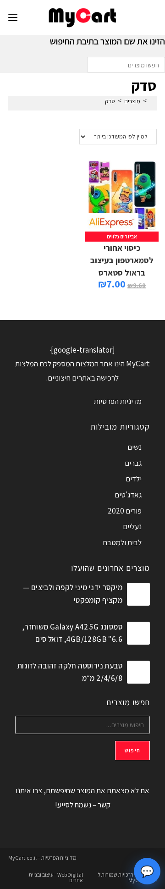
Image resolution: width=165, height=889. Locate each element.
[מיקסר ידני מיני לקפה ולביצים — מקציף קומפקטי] (138, 594)
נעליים (132, 526)
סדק (110, 101)
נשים (134, 447)
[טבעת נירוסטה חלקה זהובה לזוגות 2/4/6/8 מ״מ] (138, 672)
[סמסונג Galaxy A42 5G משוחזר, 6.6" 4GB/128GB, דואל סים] (138, 633)
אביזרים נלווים (122, 236)
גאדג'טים (128, 495)
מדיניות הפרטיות (118, 401)
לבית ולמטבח (122, 542)
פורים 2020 (125, 511)
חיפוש (132, 750)
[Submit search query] (96, 65)
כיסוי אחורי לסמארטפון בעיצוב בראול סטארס (122, 260)
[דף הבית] (151, 101)
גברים (133, 463)
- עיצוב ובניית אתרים (56, 877)
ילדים (134, 479)
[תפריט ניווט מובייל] (12, 17)
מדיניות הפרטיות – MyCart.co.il (42, 857)
